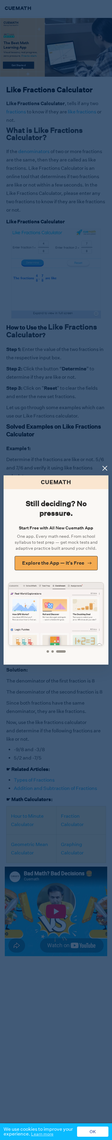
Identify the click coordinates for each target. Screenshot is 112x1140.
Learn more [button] (42, 1134)
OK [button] (93, 1131)
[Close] (105, 468)
